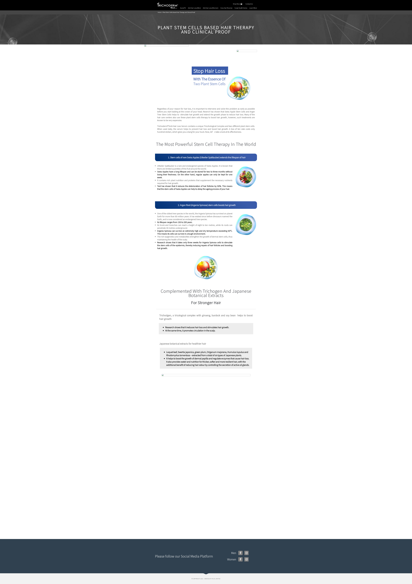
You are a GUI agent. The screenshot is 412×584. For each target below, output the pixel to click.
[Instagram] (246, 553)
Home (159, 12)
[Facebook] (240, 553)
